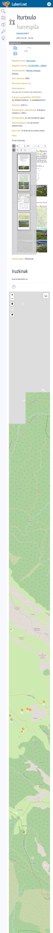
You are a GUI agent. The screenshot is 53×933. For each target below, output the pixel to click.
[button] (27, 709)
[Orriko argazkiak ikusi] (15, 53)
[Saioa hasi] (3, 33)
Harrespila (30, 60)
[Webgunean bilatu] (3, 13)
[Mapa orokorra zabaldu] (3, 20)
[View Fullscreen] (12, 309)
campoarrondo (21, 33)
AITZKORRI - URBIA (37, 65)
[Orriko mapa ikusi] (15, 48)
